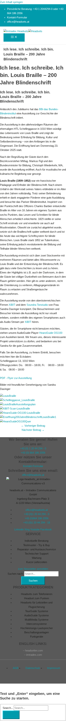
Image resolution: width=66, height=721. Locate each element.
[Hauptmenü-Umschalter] (14, 37)
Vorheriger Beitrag (33, 425)
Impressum (53, 668)
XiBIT (12, 304)
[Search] (11, 715)
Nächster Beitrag (33, 430)
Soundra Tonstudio (37, 304)
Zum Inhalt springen (11, 2)
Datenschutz (33, 668)
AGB (15, 668)
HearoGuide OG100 (50, 332)
